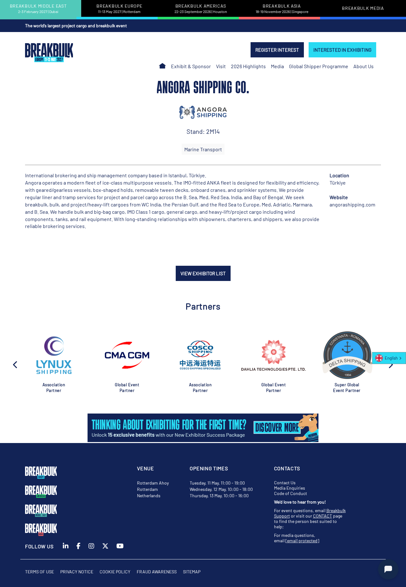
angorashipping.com (352, 204)
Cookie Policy (115, 571)
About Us (363, 66)
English (391, 358)
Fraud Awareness (157, 571)
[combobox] (389, 358)
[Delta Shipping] (346, 355)
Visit (221, 66)
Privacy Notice (76, 571)
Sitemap (191, 571)
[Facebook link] (78, 550)
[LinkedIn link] (66, 550)
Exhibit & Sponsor (191, 66)
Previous (15, 364)
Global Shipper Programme (318, 66)
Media (277, 66)
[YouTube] (120, 550)
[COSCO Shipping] (200, 355)
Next (390, 364)
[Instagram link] (91, 550)
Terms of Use (39, 571)
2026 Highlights (248, 66)
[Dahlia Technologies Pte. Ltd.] (274, 355)
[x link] (105, 550)
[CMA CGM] (127, 355)
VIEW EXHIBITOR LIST (203, 273)
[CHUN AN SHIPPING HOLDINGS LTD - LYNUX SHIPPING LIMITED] (54, 355)
